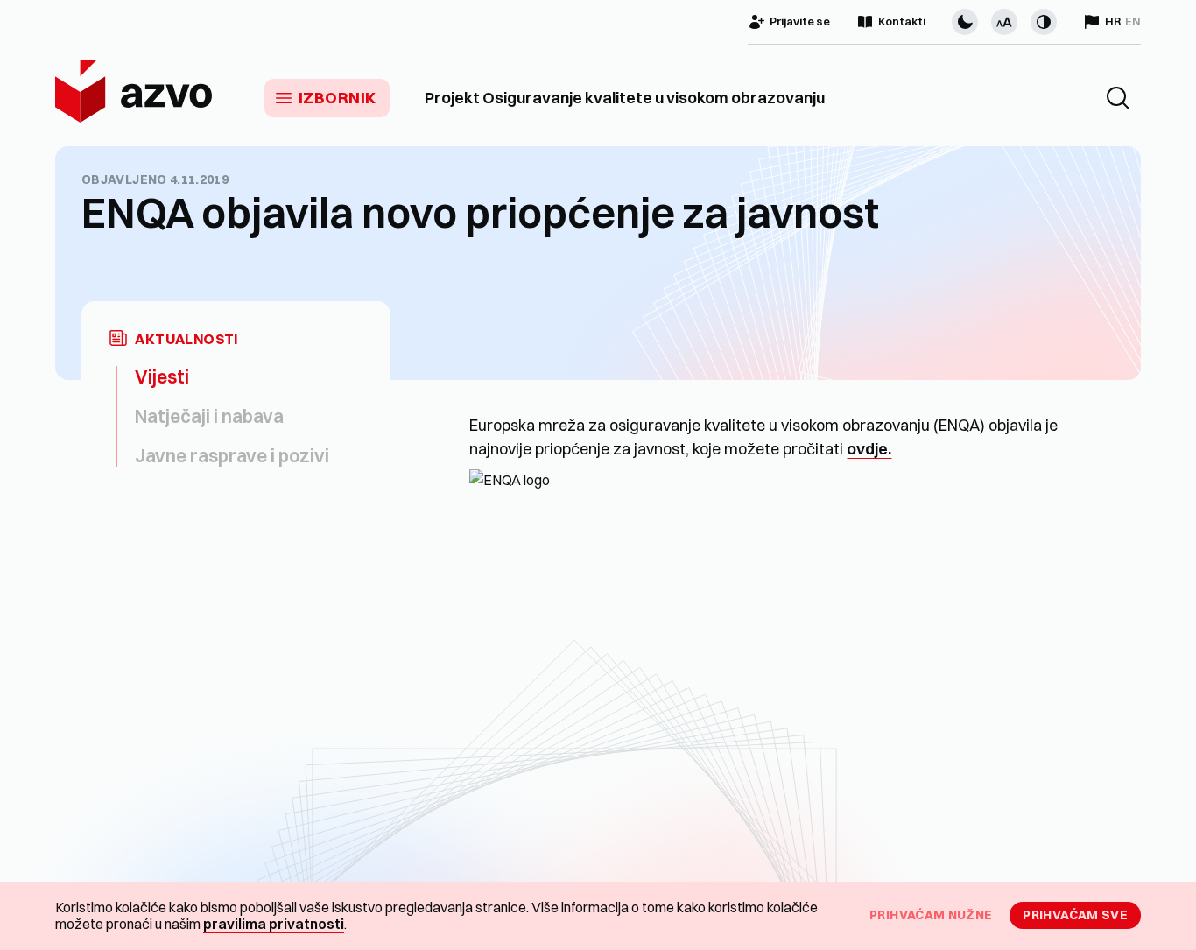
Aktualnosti (186, 339)
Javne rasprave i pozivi (232, 455)
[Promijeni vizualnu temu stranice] (965, 22)
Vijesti (162, 376)
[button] (1118, 98)
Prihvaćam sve (1075, 915)
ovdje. (869, 449)
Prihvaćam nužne (930, 915)
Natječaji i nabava (209, 416)
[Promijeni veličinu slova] (1004, 22)
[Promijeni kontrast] (1044, 22)
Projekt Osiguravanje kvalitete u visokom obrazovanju (625, 98)
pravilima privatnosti (273, 923)
